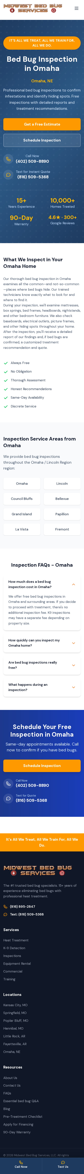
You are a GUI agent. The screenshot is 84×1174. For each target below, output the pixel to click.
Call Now (21, 1167)
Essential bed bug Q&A (21, 1101)
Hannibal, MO (13, 1028)
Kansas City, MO (15, 1005)
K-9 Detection (14, 948)
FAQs (7, 1093)
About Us (10, 1078)
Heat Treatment (16, 940)
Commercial (12, 971)
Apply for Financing (18, 1124)
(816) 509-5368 (33, 177)
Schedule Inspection (42, 140)
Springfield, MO (15, 1013)
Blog (6, 1109)
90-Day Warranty (16, 1132)
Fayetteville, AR (15, 1044)
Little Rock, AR (14, 1036)
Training (9, 979)
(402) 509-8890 (32, 161)
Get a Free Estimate (42, 124)
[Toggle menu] (76, 8)
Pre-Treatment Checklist (22, 1116)
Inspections (12, 956)
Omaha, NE (11, 1052)
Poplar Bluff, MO (15, 1020)
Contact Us (12, 1085)
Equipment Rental (17, 963)
